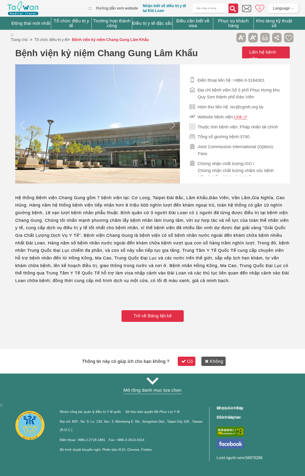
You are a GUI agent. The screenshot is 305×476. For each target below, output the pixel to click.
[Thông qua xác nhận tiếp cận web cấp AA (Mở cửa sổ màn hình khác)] (230, 431)
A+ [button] (253, 37)
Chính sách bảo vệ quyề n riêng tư (230, 408)
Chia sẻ (277, 37)
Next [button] (172, 125)
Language (281, 8)
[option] (97, 125)
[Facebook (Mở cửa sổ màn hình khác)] (230, 444)
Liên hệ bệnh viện (262, 55)
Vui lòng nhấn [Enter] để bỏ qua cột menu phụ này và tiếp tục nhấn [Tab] (229, 37)
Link (238, 117)
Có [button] (190, 361)
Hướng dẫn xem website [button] (152, 381)
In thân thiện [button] (265, 37)
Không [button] (216, 361)
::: (89, 8)
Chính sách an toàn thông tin (229, 417)
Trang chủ (19, 40)
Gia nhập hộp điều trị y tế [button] (289, 37)
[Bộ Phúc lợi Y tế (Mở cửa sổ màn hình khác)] (30, 439)
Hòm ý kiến (246, 8)
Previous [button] (22, 125)
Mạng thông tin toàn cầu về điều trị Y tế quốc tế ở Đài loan (22, 9)
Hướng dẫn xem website (117, 8)
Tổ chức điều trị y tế (51, 40)
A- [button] (241, 37)
